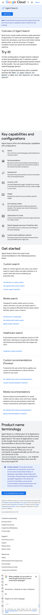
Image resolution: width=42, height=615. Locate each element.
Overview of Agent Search (16, 31)
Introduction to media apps (12, 317)
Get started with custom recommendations (17, 379)
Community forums (8, 539)
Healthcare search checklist (12, 351)
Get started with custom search (14, 286)
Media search (10, 298)
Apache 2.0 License (17, 504)
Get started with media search (13, 320)
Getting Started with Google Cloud (12, 561)
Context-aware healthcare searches (19, 235)
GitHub (4, 557)
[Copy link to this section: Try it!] (13, 52)
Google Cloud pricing (8, 525)
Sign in (37, 2)
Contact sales (6, 531)
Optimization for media (15, 215)
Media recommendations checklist (15, 414)
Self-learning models (14, 204)
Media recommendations (16, 391)
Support (4, 543)
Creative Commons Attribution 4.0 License (15, 502)
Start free (7, 14)
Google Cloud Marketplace (10, 528)
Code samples (6, 564)
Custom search (11, 264)
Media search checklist (11, 324)
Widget (9, 194)
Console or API (12, 182)
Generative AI (12, 172)
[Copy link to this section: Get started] (23, 249)
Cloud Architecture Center (10, 567)
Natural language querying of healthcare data (22, 225)
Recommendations (13, 160)
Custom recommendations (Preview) (17, 362)
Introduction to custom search (13, 282)
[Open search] (28, 2)
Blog (3, 579)
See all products (6, 521)
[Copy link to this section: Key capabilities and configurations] (28, 139)
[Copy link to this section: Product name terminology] (24, 429)
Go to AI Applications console (14, 493)
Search (9, 151)
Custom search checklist (11, 289)
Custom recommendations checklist (15, 383)
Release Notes (6, 546)
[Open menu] (3, 2)
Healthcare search (13, 332)
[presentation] (21, 52)
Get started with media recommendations (17, 410)
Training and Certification (9, 570)
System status (6, 549)
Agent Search (11, 8)
